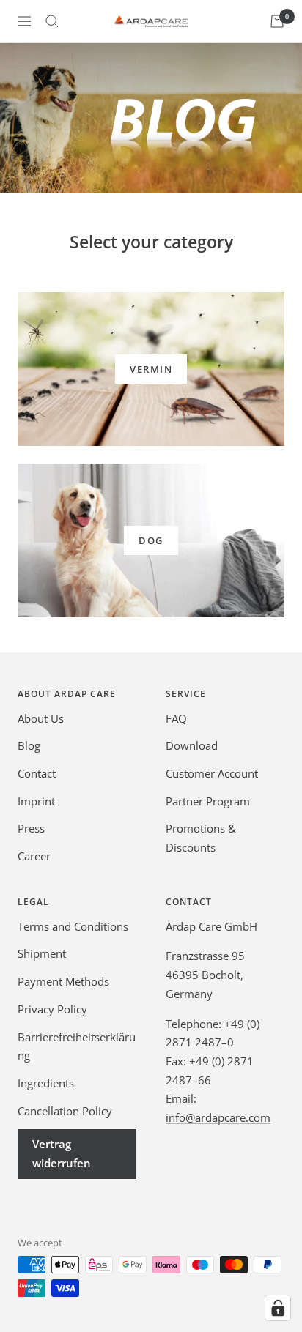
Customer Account (212, 773)
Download (192, 745)
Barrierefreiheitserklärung (77, 1046)
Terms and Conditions (73, 926)
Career (34, 856)
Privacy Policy (52, 1009)
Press (31, 828)
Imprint (36, 801)
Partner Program (208, 801)
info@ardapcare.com (218, 1117)
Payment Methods (63, 981)
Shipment (42, 953)
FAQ (176, 718)
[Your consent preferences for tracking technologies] (277, 1307)
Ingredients (46, 1083)
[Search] (52, 21)
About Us (41, 718)
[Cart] (277, 21)
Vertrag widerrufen (61, 1153)
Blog (29, 745)
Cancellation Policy (65, 1111)
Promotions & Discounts (201, 838)
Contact (37, 773)
